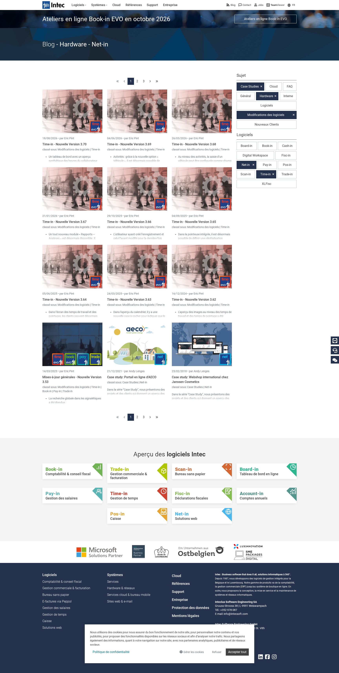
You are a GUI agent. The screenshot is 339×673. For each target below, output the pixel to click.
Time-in (95, 149)
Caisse (47, 621)
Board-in (246, 146)
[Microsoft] (100, 552)
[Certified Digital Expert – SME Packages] (248, 552)
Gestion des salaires (56, 608)
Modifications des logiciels (74, 149)
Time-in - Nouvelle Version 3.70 (64, 144)
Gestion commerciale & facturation (66, 588)
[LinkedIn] (260, 656)
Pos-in (287, 165)
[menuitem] (79, 5)
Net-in (143, 382)
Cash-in (287, 146)
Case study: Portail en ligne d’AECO (131, 377)
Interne (288, 96)
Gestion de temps (54, 614)
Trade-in (68, 391)
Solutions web (52, 628)
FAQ (290, 86)
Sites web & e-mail (119, 601)
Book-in (47, 391)
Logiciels (267, 105)
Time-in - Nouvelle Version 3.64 (64, 299)
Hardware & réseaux (121, 588)
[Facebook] (267, 656)
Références (181, 584)
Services (112, 581)
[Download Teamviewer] (335, 340)
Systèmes (115, 575)
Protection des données (190, 608)
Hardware (266, 96)
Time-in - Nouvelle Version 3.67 (64, 222)
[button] (291, 5)
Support (178, 592)
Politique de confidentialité (111, 652)
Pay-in (57, 391)
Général (245, 96)
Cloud (274, 86)
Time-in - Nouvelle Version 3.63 (129, 299)
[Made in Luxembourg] (161, 552)
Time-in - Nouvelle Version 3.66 (129, 222)
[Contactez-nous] (335, 360)
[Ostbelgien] (201, 552)
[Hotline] (335, 350)
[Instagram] (274, 656)
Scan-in (246, 174)
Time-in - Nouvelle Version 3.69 (129, 144)
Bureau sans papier (55, 595)
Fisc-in (286, 155)
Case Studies (130, 382)
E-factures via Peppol (57, 601)
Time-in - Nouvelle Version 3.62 (194, 299)
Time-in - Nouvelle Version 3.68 (194, 144)
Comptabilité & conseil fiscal (62, 581)
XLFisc (266, 184)
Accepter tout (237, 652)
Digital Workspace (255, 155)
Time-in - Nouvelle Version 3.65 (194, 222)
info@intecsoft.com (236, 613)
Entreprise (180, 600)
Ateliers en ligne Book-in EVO (265, 19)
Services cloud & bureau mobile (128, 595)
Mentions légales (185, 616)
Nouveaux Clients (267, 124)
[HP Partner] (138, 552)
